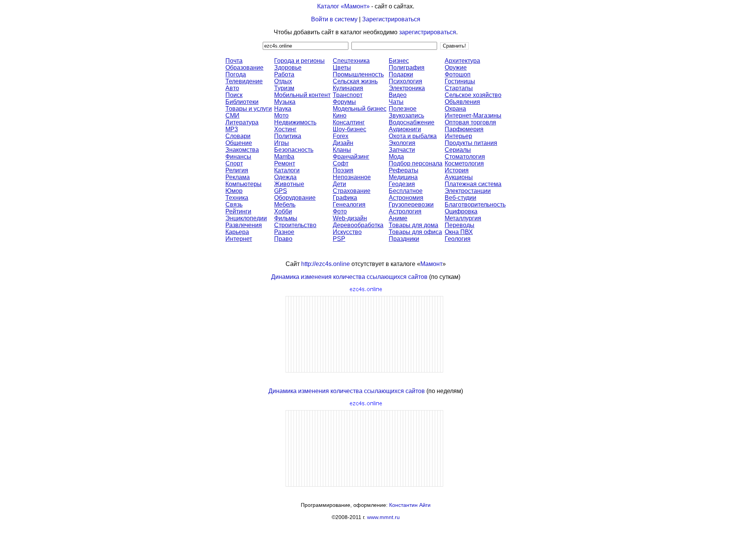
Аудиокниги (405, 129)
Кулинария (348, 88)
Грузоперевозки (411, 204)
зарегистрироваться (427, 32)
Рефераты (403, 170)
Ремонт (284, 163)
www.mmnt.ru (383, 517)
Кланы (342, 149)
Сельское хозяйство (473, 95)
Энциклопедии (246, 218)
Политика (287, 136)
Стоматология (465, 156)
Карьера (237, 232)
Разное (284, 232)
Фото (340, 211)
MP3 (231, 129)
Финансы (238, 156)
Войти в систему (334, 19)
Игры (281, 143)
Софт (340, 163)
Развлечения (243, 225)
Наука (282, 108)
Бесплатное (406, 191)
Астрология (405, 211)
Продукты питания (471, 143)
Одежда (285, 177)
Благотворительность (475, 204)
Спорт (234, 163)
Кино (339, 115)
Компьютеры (243, 184)
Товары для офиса (415, 232)
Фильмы (285, 218)
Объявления (462, 102)
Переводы (459, 225)
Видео (398, 95)
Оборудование (295, 197)
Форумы (344, 102)
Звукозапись (406, 115)
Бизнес (399, 60)
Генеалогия (349, 204)
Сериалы (458, 149)
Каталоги (287, 170)
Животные (289, 184)
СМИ (232, 115)
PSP (339, 239)
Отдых (283, 81)
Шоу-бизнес (349, 129)
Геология (458, 239)
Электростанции (468, 191)
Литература (242, 122)
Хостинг (285, 129)
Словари (238, 136)
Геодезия (402, 184)
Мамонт (431, 264)
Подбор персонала (415, 163)
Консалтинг (349, 122)
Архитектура (462, 60)
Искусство (347, 232)
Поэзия (343, 170)
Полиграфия (407, 67)
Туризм (284, 88)
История (457, 170)
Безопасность (293, 149)
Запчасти (402, 149)
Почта (234, 60)
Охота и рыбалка (413, 136)
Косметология (464, 163)
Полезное (403, 108)
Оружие (456, 67)
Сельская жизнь (355, 81)
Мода (396, 156)
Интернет (238, 239)
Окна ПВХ (459, 232)
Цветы (342, 67)
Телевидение (244, 81)
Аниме (398, 218)
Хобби (283, 211)
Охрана (455, 108)
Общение (238, 143)
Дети (339, 184)
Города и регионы (299, 60)
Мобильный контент (302, 95)
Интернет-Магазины (473, 115)
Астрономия (406, 197)
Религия (236, 170)
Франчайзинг (351, 156)
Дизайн (343, 143)
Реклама (237, 177)
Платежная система (473, 184)
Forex (340, 136)
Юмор (234, 191)
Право (283, 239)
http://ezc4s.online (325, 264)
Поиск (234, 95)
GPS (280, 191)
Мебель (284, 204)
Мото (281, 115)
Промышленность (358, 74)
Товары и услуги (248, 108)
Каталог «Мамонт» (343, 6)
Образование (244, 67)
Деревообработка (358, 225)
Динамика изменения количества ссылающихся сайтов (349, 277)
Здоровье (288, 67)
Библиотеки (242, 102)
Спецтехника (351, 60)
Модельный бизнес (359, 108)
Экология (402, 143)
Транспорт (347, 95)
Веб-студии (460, 197)
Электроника (407, 88)
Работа (284, 74)
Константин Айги (410, 505)
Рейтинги (238, 211)
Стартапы (459, 88)
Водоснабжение (411, 122)
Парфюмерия (464, 129)
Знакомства (242, 149)
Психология (405, 81)
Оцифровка (461, 211)
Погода (235, 74)
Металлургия (463, 218)
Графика (345, 197)
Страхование (351, 191)
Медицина (403, 177)
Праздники (404, 239)
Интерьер (458, 136)
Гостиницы (460, 81)
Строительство (295, 225)
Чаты (396, 102)
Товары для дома (413, 225)
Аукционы (459, 177)
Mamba (284, 156)
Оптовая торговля (470, 122)
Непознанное (352, 177)
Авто (232, 88)
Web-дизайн (350, 218)
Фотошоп (458, 74)
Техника (236, 197)
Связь (234, 204)
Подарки (401, 74)
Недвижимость (295, 122)
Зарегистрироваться (391, 19)
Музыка (284, 102)
